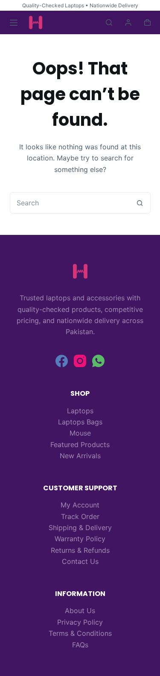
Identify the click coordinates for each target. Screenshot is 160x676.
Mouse (80, 433)
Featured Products (80, 444)
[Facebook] (61, 361)
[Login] (128, 22)
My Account (80, 505)
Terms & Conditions (80, 633)
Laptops (80, 410)
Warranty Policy (80, 538)
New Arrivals (80, 455)
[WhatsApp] (98, 361)
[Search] (109, 22)
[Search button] (140, 203)
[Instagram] (80, 361)
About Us (80, 610)
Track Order (80, 516)
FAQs (80, 644)
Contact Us (80, 561)
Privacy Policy (80, 622)
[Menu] (13, 23)
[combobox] (70, 202)
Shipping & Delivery (80, 527)
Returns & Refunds (80, 550)
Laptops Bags (80, 422)
